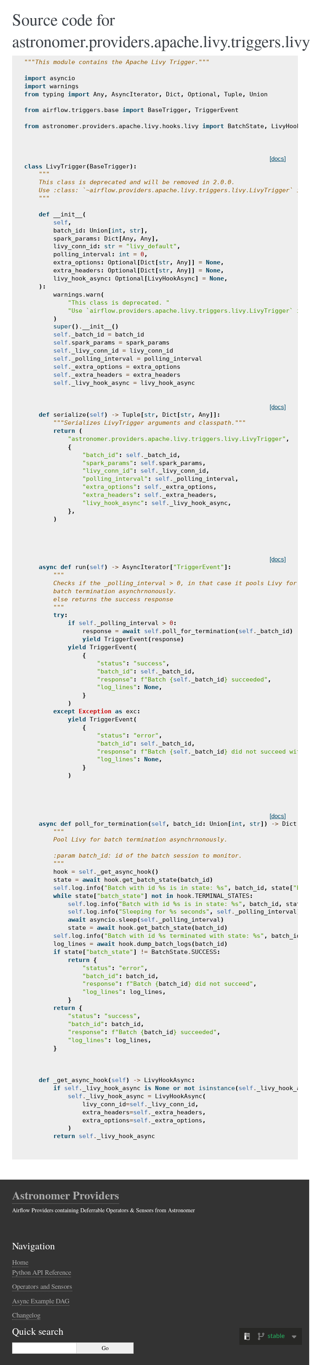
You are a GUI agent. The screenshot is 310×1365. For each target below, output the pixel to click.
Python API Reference (41, 1272)
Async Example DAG (40, 1300)
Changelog (26, 1314)
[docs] (278, 158)
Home (20, 1262)
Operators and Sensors (42, 1286)
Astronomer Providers (65, 1195)
